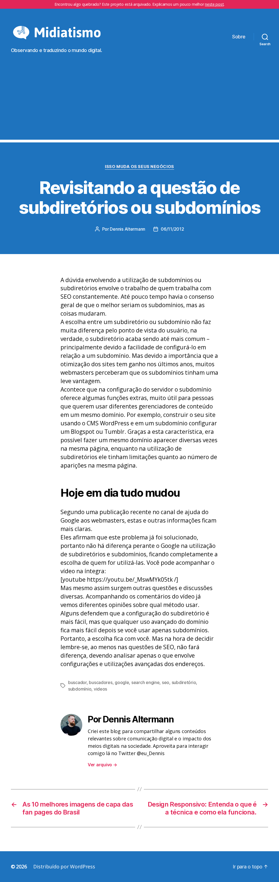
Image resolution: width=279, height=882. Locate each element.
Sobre (238, 36)
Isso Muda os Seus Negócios (139, 166)
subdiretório (184, 682)
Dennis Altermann (127, 229)
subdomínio (79, 689)
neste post (214, 4)
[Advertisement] (139, 101)
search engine (145, 682)
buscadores (100, 682)
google (122, 682)
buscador (77, 682)
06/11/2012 (172, 229)
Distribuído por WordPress (64, 866)
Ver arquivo (102, 764)
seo (165, 682)
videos (100, 689)
